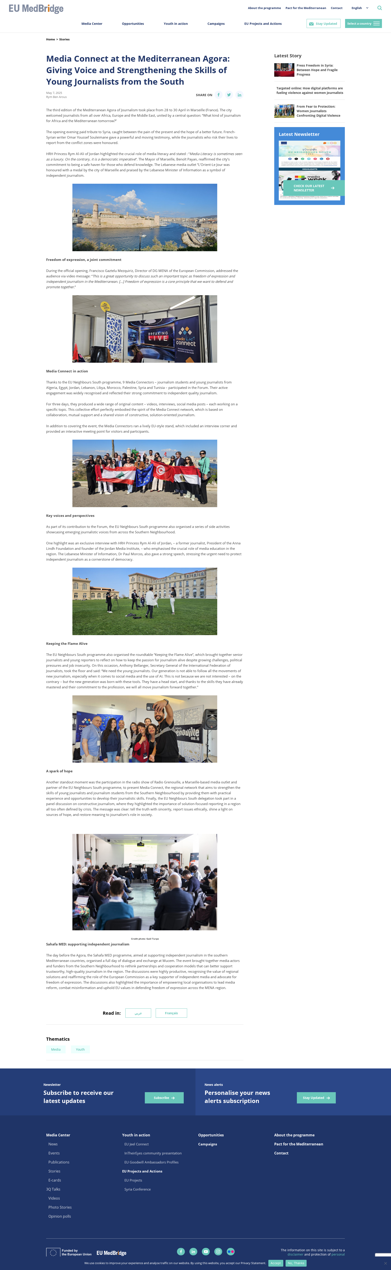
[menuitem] (357, 8)
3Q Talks (53, 1189)
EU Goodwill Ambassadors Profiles (151, 1162)
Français (171, 1013)
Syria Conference (137, 1189)
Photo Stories (60, 1207)
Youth (80, 1049)
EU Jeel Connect (136, 1144)
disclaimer (296, 1254)
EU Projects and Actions (263, 23)
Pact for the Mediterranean (306, 8)
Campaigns (216, 23)
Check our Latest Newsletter (309, 188)
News (53, 1144)
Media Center (91, 23)
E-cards (54, 1180)
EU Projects (133, 1180)
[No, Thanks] (385, 1263)
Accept (276, 1263)
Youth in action (176, 23)
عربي (138, 1013)
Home (50, 39)
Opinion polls (59, 1216)
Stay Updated (326, 23)
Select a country (359, 23)
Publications (58, 1162)
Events (54, 1153)
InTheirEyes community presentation (153, 1153)
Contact (337, 8)
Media (56, 1049)
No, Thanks (296, 1263)
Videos (54, 1198)
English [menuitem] (357, 8)
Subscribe (161, 1098)
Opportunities (133, 23)
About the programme (264, 8)
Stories (64, 39)
